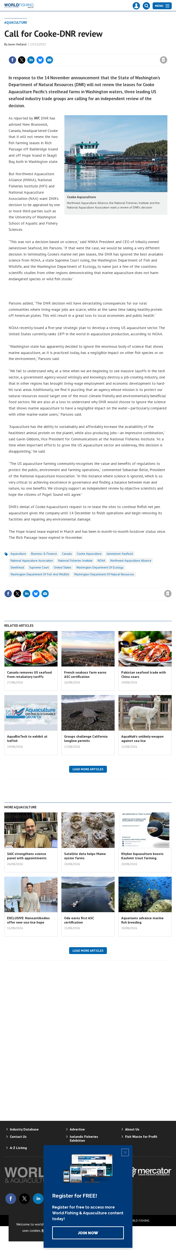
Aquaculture (15, 22)
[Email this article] (49, 60)
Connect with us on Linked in (38, 1198)
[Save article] (163, 60)
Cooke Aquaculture (89, 554)
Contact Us (18, 1136)
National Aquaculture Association (32, 560)
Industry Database (24, 1129)
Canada (67, 554)
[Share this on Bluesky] (40, 60)
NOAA (101, 560)
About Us (132, 1129)
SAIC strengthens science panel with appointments (27, 856)
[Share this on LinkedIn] (31, 60)
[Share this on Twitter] (22, 60)
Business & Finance (44, 554)
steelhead (17, 567)
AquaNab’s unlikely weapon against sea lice (142, 738)
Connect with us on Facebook (10, 1198)
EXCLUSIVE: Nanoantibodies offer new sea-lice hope (28, 920)
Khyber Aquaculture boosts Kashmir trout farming (142, 856)
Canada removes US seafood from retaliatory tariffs (29, 674)
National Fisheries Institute (75, 560)
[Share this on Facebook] (12, 60)
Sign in (112, 51)
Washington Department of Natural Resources (104, 574)
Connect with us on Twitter (24, 1198)
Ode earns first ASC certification (79, 920)
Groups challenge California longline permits (86, 738)
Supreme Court (39, 567)
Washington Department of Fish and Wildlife (40, 574)
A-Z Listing (18, 1148)
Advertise (77, 1129)
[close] (167, 51)
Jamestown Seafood (120, 554)
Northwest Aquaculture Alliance (130, 560)
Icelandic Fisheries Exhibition (84, 1138)
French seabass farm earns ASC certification (85, 674)
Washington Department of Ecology (99, 567)
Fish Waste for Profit (141, 1136)
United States (62, 567)
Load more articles (88, 769)
